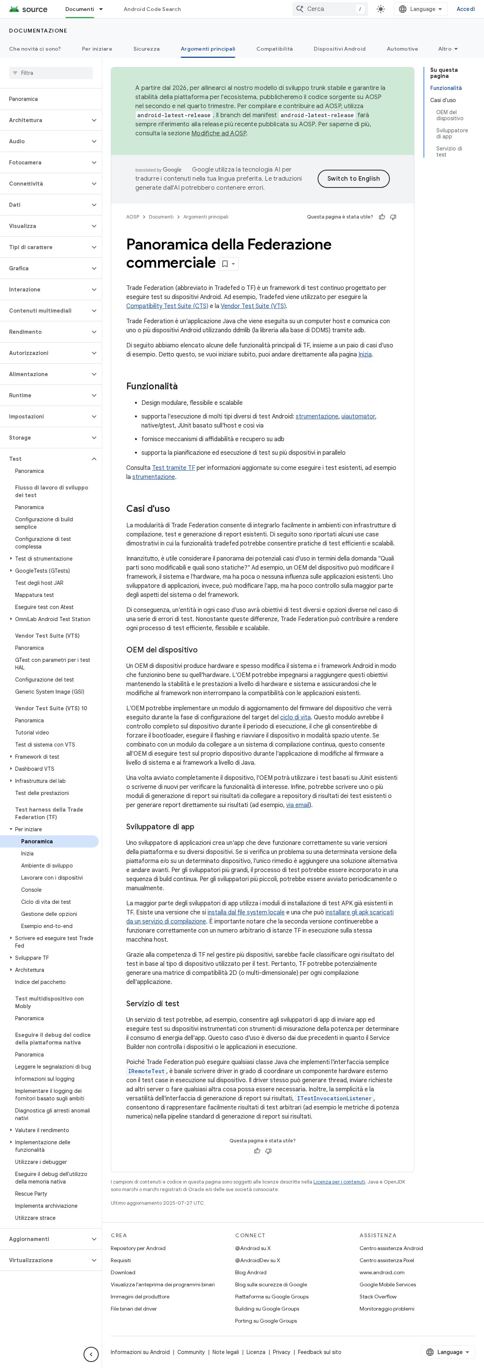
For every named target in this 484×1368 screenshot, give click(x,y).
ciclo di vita (295, 717)
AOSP (132, 217)
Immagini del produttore (140, 1296)
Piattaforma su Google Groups (272, 1296)
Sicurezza (146, 48)
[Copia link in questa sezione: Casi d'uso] (177, 509)
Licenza (256, 1352)
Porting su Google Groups (266, 1320)
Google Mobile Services (388, 1284)
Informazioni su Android (140, 1352)
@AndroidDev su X (257, 1260)
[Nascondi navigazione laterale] (91, 1354)
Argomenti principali (208, 48)
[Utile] (382, 217)
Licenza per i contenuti (339, 1182)
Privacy (281, 1352)
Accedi (466, 9)
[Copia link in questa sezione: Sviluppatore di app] (201, 827)
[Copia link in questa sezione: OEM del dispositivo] (205, 650)
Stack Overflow (378, 1296)
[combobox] (330, 9)
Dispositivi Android (340, 48)
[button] (45, 120)
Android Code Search (152, 9)
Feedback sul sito (319, 1352)
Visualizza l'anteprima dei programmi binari (163, 1284)
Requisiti (121, 1260)
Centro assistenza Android (391, 1248)
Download (123, 1272)
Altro (444, 48)
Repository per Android (138, 1248)
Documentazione (38, 30)
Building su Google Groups (267, 1308)
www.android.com (382, 1272)
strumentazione (317, 416)
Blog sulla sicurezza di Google (271, 1284)
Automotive (403, 48)
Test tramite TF (173, 468)
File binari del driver (134, 1308)
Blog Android (251, 1272)
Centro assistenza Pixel (387, 1260)
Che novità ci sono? (35, 48)
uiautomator (358, 416)
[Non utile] (393, 217)
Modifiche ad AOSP (218, 133)
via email (297, 805)
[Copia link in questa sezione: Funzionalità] (185, 387)
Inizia (365, 354)
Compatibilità (274, 48)
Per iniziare (97, 48)
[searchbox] (51, 73)
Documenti (79, 9)
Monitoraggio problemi (387, 1308)
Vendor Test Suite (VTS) (253, 306)
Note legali (226, 1352)
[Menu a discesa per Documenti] (104, 9)
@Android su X (253, 1248)
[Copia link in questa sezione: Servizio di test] (186, 1004)
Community (191, 1352)
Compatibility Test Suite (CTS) (167, 306)
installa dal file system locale (246, 912)
